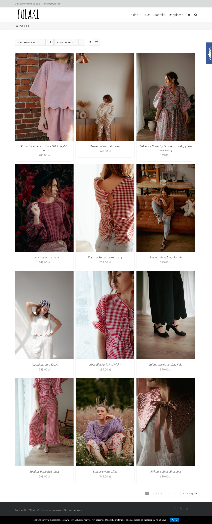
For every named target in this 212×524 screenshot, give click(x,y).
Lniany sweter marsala (44, 257)
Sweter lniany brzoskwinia (165, 257)
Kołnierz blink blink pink (165, 471)
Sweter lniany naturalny (105, 146)
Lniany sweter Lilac (105, 471)
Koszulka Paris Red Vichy (105, 364)
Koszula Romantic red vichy (105, 257)
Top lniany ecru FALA (44, 364)
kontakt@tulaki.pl (51, 3)
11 (183, 493)
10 (177, 493)
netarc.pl (78, 510)
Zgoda (174, 520)
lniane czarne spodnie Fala (165, 364)
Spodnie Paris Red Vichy (44, 471)
